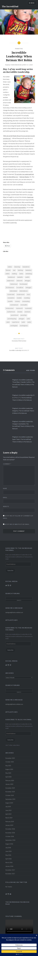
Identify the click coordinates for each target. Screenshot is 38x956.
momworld (19, 308)
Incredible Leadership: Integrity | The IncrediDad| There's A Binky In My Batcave (23, 410)
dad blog (20, 270)
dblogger (27, 280)
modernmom (20, 294)
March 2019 (8, 818)
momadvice (11, 298)
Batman (8, 270)
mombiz (19, 298)
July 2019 (8, 806)
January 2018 (9, 866)
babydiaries (26, 267)
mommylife (24, 305)
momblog (27, 298)
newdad (19, 312)
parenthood (14, 315)
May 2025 (8, 765)
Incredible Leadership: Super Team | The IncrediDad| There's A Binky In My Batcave (22, 439)
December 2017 (10, 870)
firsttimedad (23, 284)
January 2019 (9, 825)
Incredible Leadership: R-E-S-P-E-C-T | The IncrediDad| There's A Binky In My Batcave (23, 397)
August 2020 (9, 769)
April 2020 (8, 777)
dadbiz (7, 273)
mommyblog (26, 301)
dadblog (14, 273)
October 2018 (9, 836)
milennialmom (23, 291)
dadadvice (28, 270)
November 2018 (10, 833)
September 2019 (10, 799)
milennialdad (13, 291)
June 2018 (8, 851)
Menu (32, 3)
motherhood (11, 312)
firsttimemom (10, 287)
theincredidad (16, 65)
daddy (21, 273)
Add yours (30, 370)
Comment (7, 464)
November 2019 (10, 791)
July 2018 (8, 847)
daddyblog (29, 273)
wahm (29, 322)
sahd (28, 318)
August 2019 (9, 803)
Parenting (19, 48)
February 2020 (9, 780)
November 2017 (10, 873)
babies (10, 267)
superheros (15, 322)
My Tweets (8, 887)
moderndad (10, 294)
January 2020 (9, 784)
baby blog (17, 267)
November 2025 (10, 758)
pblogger (21, 318)
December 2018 (10, 829)
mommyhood (14, 305)
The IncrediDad (10, 6)
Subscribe (10, 570)
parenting (23, 315)
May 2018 (8, 855)
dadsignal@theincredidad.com (14, 612)
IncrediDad (20, 287)
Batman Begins (24, 177)
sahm (8, 322)
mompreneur (10, 308)
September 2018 (10, 840)
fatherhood (13, 284)
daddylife (20, 277)
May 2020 (8, 773)
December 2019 (10, 788)
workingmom (24, 325)
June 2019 (8, 810)
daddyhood (11, 277)
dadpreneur (10, 280)
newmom (27, 312)
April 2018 (8, 859)
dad (14, 270)
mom (28, 294)
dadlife (27, 277)
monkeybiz (28, 308)
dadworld (19, 280)
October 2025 (9, 762)
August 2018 (9, 844)
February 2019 (9, 821)
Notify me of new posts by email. (17, 524)
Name (5, 488)
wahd (23, 322)
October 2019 (9, 795)
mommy (17, 301)
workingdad (13, 325)
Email (5, 497)
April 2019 (8, 814)
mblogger (28, 287)
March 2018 (8, 862)
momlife (10, 301)
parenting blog (12, 318)
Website (6, 506)
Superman (30, 197)
